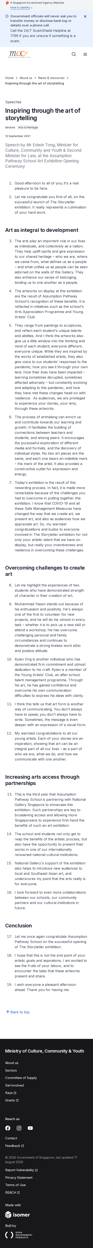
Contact (11, 1138)
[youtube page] (30, 1128)
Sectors (11, 1070)
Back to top (19, 1012)
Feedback (12, 1146)
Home (9, 78)
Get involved (14, 1085)
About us (26, 78)
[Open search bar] (74, 54)
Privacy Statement (18, 1177)
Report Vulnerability (19, 1170)
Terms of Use (15, 1185)
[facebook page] (7, 1128)
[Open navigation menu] (85, 54)
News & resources (51, 78)
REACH (10, 1192)
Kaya (9, 1093)
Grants (10, 1100)
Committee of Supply (21, 1078)
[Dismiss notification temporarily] (85, 16)
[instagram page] (19, 1128)
